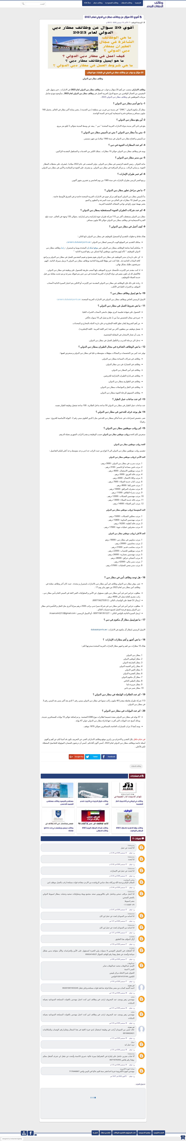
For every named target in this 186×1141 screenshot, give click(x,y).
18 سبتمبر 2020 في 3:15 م (118, 1038)
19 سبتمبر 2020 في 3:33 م (118, 1065)
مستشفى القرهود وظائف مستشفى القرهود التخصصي (60, 802)
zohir (133, 997)
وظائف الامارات (126, 3)
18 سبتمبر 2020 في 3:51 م (118, 1050)
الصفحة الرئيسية (159, 1133)
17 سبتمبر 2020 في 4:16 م (118, 981)
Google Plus (79, 757)
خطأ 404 (87, 3)
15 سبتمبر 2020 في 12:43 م (118, 876)
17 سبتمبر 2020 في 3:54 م (118, 944)
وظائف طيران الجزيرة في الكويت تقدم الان (94, 802)
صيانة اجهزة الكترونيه (127, 1069)
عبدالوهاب (131, 963)
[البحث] (23, 4)
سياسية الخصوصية (144, 1133)
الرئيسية (138, 3)
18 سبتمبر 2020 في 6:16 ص (118, 1023)
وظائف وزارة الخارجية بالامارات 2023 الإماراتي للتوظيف (129, 829)
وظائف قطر (98, 3)
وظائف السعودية (111, 3)
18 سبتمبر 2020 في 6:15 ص (118, 1008)
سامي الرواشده (129, 880)
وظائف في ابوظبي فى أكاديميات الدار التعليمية (129, 802)
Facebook (111, 757)
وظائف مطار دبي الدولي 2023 (114, 97)
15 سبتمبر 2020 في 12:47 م (118, 909)
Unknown (131, 845)
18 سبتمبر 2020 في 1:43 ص (118, 993)
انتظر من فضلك (105, 1133)
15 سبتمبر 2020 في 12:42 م (118, 864)
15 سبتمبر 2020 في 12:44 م (118, 887)
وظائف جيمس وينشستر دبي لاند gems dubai (58, 829)
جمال (133, 1042)
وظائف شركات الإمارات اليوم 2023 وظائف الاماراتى (95, 829)
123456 (132, 937)
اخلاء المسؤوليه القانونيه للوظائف (124, 1133)
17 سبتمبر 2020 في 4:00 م (118, 959)
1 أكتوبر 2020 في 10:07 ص (118, 1076)
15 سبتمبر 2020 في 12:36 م (118, 853)
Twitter (95, 757)
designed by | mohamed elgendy (12, 1138)
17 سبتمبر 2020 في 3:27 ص (118, 921)
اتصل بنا (95, 1133)
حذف (130, 853)
